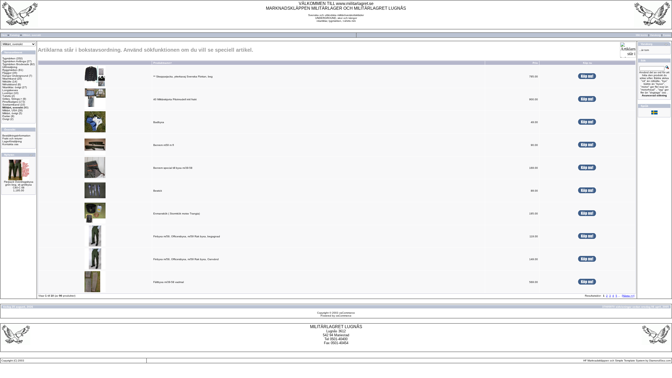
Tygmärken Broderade (15, 64)
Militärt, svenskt (32, 35)
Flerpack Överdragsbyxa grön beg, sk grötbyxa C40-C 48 (18, 184)
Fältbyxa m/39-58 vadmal (168, 282)
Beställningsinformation (16, 135)
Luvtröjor (7, 93)
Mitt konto (642, 35)
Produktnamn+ (162, 62)
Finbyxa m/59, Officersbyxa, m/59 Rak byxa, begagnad (186, 236)
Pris (535, 62)
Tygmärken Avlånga (14, 61)
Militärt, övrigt (10, 113)
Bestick (157, 190)
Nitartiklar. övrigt (11, 87)
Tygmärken (8, 58)
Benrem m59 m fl (163, 145)
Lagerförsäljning (12, 141)
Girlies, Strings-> (12, 98)
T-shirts (6, 95)
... (619, 295)
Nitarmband (9, 78)
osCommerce (347, 312)
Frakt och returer (12, 138)
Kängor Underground (15, 75)
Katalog (14, 35)
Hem (4, 35)
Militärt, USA (9, 110)
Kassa (667, 35)
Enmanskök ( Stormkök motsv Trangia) (176, 213)
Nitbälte (7, 81)
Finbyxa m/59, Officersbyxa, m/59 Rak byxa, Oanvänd (186, 259)
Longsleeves (10, 90)
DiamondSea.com (660, 360)
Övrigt (5, 119)
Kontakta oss (10, 144)
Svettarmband (10, 104)
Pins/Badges (10, 101)
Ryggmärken (10, 70)
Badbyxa (158, 122)
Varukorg (655, 35)
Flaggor (7, 72)
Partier (6, 116)
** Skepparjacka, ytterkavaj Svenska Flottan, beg (183, 76)
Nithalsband (9, 84)
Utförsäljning (9, 67)
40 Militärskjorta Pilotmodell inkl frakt (175, 99)
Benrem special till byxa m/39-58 (172, 167)
